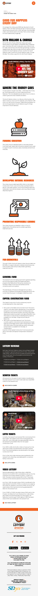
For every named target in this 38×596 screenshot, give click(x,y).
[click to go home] (7, 3)
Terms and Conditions (18, 581)
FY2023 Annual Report (10, 362)
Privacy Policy (19, 579)
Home (5, 11)
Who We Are (7, 12)
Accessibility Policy (19, 582)
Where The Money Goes (10, 13)
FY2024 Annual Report (23, 359)
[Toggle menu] (33, 3)
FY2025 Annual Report (10, 359)
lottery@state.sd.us (21, 557)
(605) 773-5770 (22, 558)
